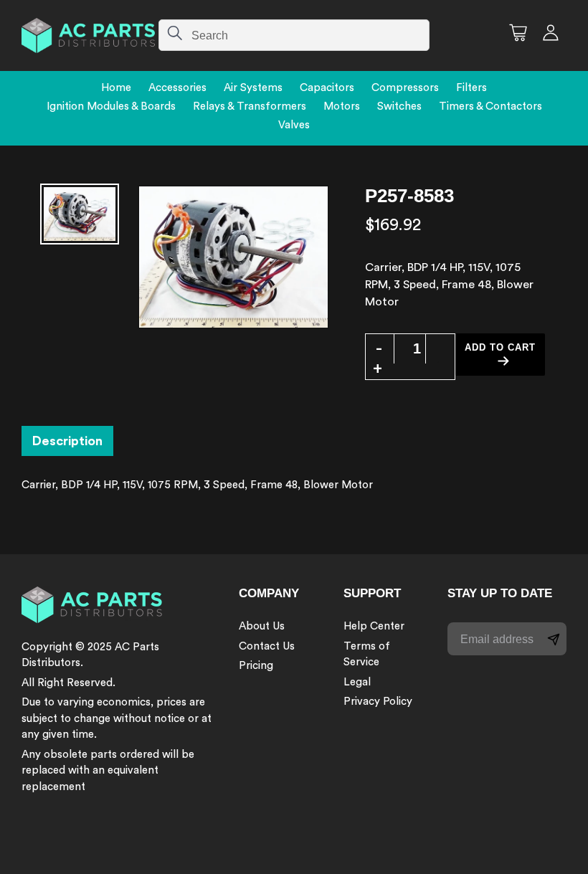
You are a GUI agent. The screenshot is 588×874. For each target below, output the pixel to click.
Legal (357, 682)
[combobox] (294, 35)
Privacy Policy (377, 701)
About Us (262, 626)
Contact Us (267, 646)
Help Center (373, 626)
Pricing (256, 665)
